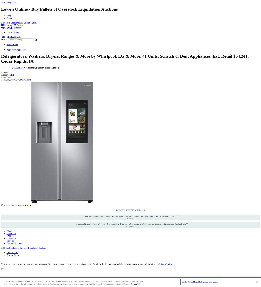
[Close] (257, 282)
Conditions (11, 238)
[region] (130, 282)
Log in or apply (18, 68)
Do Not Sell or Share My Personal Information (200, 282)
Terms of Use (12, 252)
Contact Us (11, 18)
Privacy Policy (13, 255)
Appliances (16, 49)
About (9, 231)
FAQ (9, 16)
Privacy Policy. (165, 264)
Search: (4, 39)
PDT (29, 80)
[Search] (36, 39)
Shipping (10, 241)
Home (12, 44)
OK (2, 269)
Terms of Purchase (14, 243)
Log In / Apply (13, 32)
